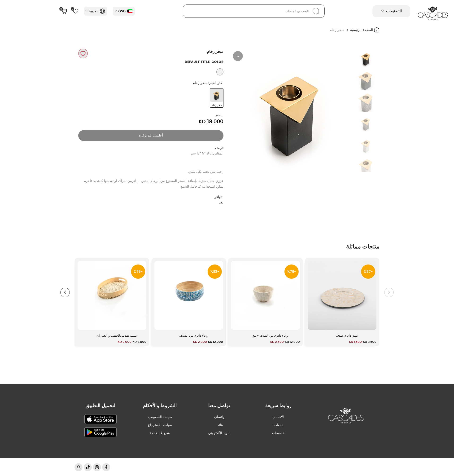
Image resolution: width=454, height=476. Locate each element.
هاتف (219, 425)
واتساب (219, 416)
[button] (83, 53)
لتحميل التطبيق (100, 405)
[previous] (344, 110)
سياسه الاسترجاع (160, 425)
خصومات (278, 433)
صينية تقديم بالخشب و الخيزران (116, 335)
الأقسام (278, 416)
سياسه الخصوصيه (160, 416)
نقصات (278, 425)
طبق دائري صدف (347, 335)
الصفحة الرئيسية (362, 29)
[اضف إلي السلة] (314, 324)
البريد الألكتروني (219, 433)
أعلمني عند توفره (151, 135)
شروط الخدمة (160, 433)
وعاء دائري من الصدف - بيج (270, 335)
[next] (240, 110)
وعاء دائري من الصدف (193, 335)
